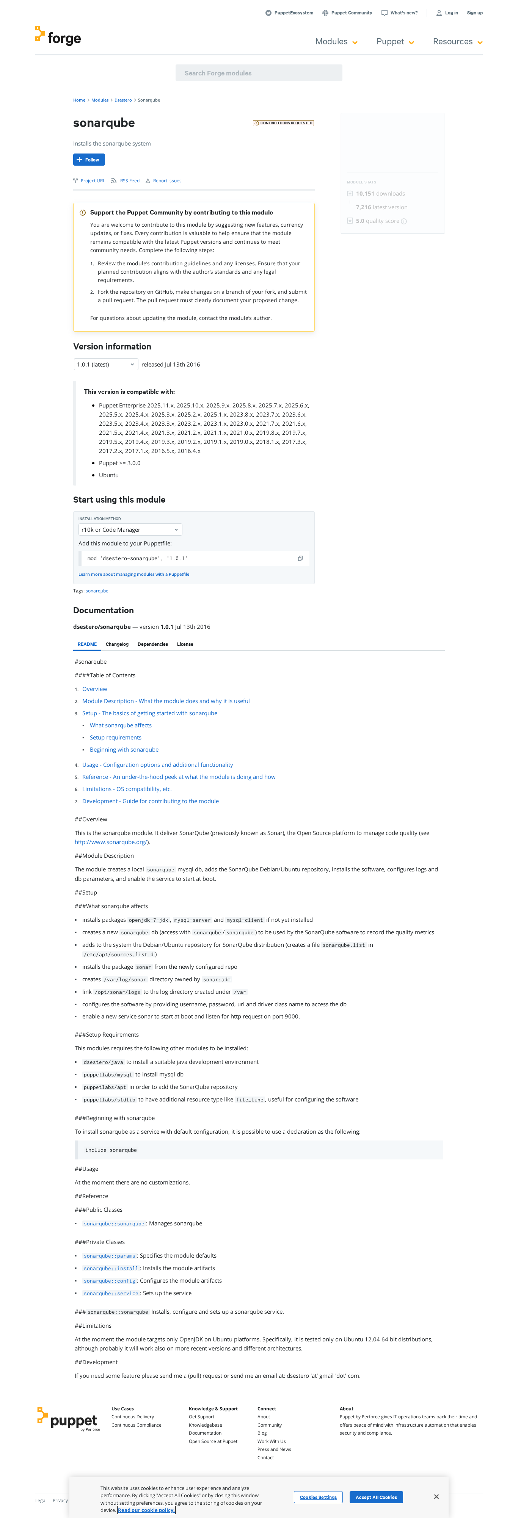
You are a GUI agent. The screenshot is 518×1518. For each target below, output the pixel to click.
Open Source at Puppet (213, 1441)
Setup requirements (115, 737)
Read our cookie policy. (146, 1510)
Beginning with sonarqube (124, 749)
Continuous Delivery (132, 1416)
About (263, 1416)
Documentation (205, 1433)
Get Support (201, 1416)
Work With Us (271, 1441)
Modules (332, 40)
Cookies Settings (318, 1497)
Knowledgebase (205, 1425)
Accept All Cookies (376, 1497)
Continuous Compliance (136, 1425)
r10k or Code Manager (111, 529)
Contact (265, 1457)
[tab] (87, 644)
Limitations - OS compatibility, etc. (127, 789)
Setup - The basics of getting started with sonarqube (149, 713)
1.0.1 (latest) (93, 364)
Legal (41, 1500)
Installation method (99, 518)
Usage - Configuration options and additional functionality (157, 764)
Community (269, 1425)
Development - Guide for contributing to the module (150, 801)
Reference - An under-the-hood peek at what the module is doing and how (179, 776)
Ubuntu (109, 475)
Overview (94, 688)
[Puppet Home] (68, 1432)
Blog (262, 1433)
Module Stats (361, 182)
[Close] (436, 1496)
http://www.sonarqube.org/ (111, 842)
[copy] (301, 558)
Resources (453, 40)
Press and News (274, 1449)
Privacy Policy (67, 1500)
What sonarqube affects (121, 725)
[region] (259, 1497)
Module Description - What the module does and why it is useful (166, 701)
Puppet (390, 40)
